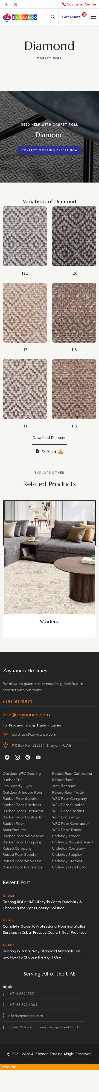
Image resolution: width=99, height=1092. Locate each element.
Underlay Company (68, 848)
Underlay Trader (66, 836)
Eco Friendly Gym (17, 786)
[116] (73, 380)
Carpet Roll (49, 58)
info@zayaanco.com (26, 714)
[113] (23, 380)
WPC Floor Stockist (68, 811)
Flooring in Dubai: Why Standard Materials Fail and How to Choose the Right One (41, 954)
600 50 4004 (17, 701)
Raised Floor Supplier (20, 854)
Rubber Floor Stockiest (22, 805)
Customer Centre (81, 4)
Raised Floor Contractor (72, 773)
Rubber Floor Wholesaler (23, 836)
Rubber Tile (12, 780)
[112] (23, 303)
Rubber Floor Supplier (21, 798)
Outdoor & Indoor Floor (23, 792)
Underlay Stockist (67, 861)
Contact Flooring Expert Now (49, 150)
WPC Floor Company (69, 798)
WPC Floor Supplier (68, 805)
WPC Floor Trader (67, 830)
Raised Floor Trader (68, 792)
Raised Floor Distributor (23, 867)
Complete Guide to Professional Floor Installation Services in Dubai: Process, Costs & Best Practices (44, 929)
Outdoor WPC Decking (22, 773)
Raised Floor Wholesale (22, 861)
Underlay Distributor (69, 867)
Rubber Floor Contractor (23, 817)
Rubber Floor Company (22, 842)
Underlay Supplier (67, 854)
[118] (73, 303)
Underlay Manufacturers (73, 842)
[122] (23, 227)
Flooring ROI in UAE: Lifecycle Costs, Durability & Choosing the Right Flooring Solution (42, 905)
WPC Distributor (65, 817)
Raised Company (17, 848)
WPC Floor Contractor (70, 823)
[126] (73, 227)
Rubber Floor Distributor (23, 811)
